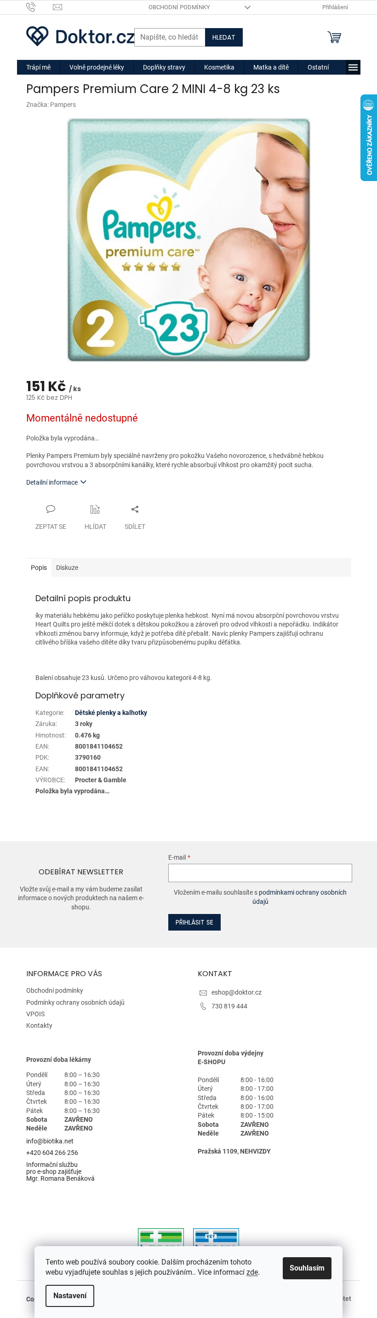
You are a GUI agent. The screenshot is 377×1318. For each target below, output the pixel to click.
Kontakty (39, 1025)
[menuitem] (38, 67)
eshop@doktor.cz (236, 992)
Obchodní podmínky (179, 7)
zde (252, 1272)
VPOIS (35, 1014)
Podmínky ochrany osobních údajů (75, 1002)
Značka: (51, 104)
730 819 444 (229, 1006)
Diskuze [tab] (67, 567)
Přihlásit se (194, 922)
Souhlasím (307, 1268)
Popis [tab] (39, 567)
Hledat (223, 37)
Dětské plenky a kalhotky (111, 712)
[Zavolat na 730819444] (39, 6)
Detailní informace (52, 482)
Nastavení (69, 1295)
